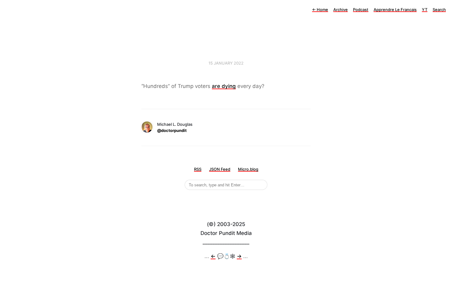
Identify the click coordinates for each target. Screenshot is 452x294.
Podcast (360, 9)
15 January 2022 (226, 63)
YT (424, 9)
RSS (197, 169)
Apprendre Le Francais (395, 9)
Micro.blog (248, 169)
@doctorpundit (172, 130)
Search (439, 9)
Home (320, 9)
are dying (224, 86)
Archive (340, 9)
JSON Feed (219, 169)
